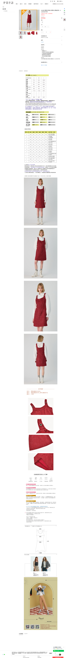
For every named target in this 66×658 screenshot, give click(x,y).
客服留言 (39, 656)
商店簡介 (24, 656)
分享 (43, 65)
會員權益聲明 (39, 657)
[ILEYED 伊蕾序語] (8, 2)
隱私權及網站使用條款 (26, 657)
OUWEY (42, 42)
